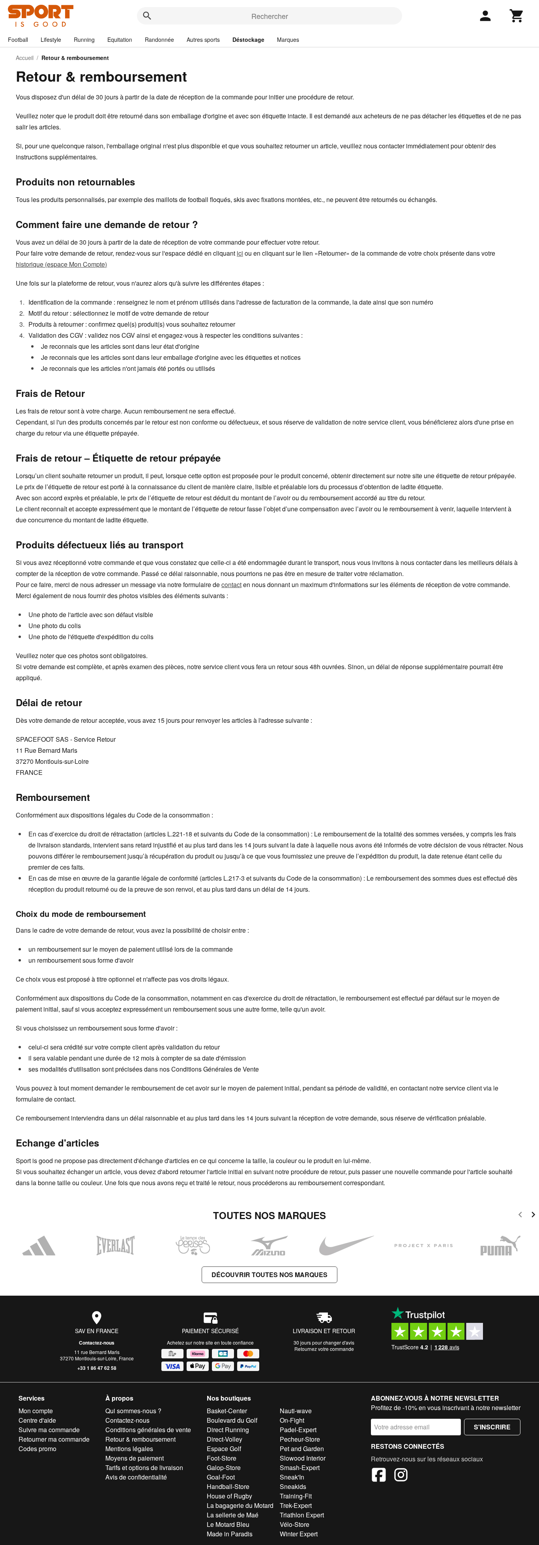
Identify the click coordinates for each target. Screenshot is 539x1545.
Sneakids (293, 1486)
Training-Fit (296, 1495)
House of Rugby (229, 1495)
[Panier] (517, 16)
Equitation (119, 39)
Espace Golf (224, 1448)
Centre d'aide (37, 1420)
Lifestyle (51, 39)
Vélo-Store (294, 1524)
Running (84, 39)
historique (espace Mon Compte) (61, 264)
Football (18, 39)
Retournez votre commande (324, 1348)
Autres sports (203, 39)
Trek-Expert (296, 1505)
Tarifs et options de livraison (144, 1467)
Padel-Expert (298, 1429)
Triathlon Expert (302, 1514)
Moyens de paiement (134, 1458)
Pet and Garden (302, 1448)
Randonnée (159, 39)
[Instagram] (401, 1476)
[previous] (520, 1216)
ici (240, 253)
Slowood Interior (303, 1458)
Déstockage (248, 39)
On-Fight (292, 1420)
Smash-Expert (300, 1467)
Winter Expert (299, 1533)
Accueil (25, 58)
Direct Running (228, 1429)
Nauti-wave (296, 1410)
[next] (533, 1216)
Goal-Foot (221, 1476)
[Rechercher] (147, 15)
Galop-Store (224, 1467)
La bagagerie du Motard (240, 1505)
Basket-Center (227, 1410)
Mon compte (36, 1410)
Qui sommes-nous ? (133, 1410)
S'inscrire (492, 1426)
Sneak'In (292, 1476)
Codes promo (37, 1448)
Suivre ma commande (49, 1429)
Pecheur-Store (300, 1439)
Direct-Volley (224, 1439)
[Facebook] (379, 1476)
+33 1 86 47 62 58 (96, 1367)
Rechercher (269, 16)
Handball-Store (228, 1486)
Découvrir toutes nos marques (269, 1274)
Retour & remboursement (140, 1439)
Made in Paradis (230, 1533)
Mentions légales (129, 1448)
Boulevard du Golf (232, 1420)
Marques (288, 39)
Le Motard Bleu (228, 1524)
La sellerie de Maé (232, 1514)
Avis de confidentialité (136, 1476)
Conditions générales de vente (148, 1429)
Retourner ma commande (54, 1439)
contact (231, 584)
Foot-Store (221, 1458)
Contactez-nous (96, 1342)
